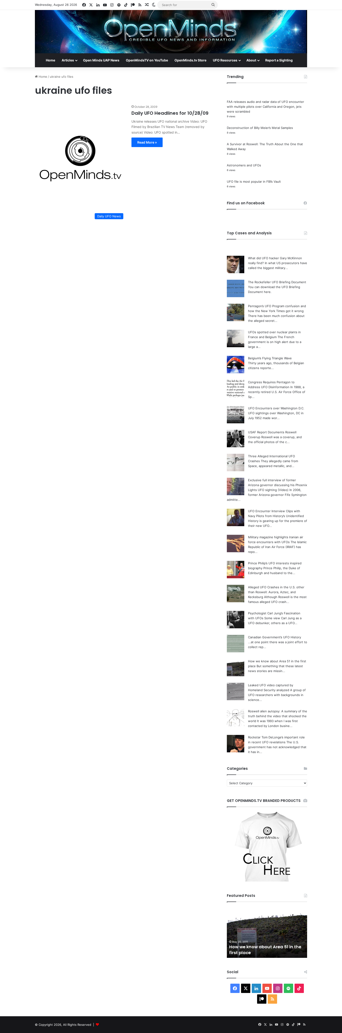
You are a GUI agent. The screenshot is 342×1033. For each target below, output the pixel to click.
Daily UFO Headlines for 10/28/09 (169, 113)
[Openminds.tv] (171, 31)
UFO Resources (225, 60)
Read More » (147, 142)
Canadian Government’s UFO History (274, 637)
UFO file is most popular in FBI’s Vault (254, 181)
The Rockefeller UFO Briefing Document (277, 282)
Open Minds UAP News (101, 60)
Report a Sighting (279, 60)
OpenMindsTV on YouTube (147, 60)
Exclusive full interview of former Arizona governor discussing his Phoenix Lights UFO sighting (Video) (277, 485)
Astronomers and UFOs (244, 165)
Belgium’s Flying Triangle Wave (270, 358)
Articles (68, 60)
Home (50, 60)
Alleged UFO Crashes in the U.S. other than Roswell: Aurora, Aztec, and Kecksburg (276, 592)
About (251, 60)
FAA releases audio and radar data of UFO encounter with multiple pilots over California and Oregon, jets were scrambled (265, 106)
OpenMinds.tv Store (190, 60)
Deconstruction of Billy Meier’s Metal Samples (260, 128)
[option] (267, 932)
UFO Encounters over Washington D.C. (276, 408)
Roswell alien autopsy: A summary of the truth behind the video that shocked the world (277, 716)
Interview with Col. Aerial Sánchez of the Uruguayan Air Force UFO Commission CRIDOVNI (265, 947)
